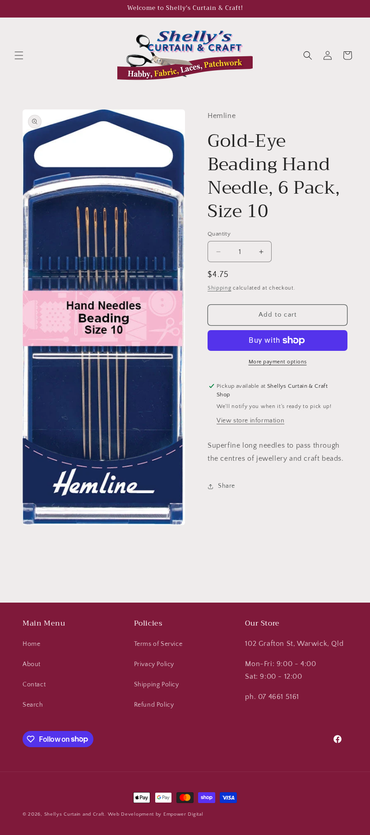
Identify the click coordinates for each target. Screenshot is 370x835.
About (32, 664)
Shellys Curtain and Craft (74, 814)
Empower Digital (183, 814)
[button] (19, 55)
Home (31, 644)
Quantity (219, 234)
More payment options (278, 362)
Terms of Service (158, 644)
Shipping (219, 288)
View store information (250, 420)
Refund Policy (154, 704)
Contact (34, 684)
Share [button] (226, 486)
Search (33, 704)
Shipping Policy (156, 684)
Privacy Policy (154, 664)
